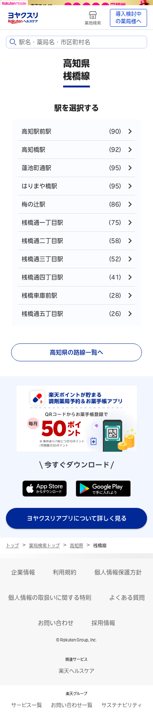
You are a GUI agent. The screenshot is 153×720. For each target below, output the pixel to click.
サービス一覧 (26, 705)
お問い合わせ (56, 623)
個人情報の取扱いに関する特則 (49, 598)
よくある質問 (127, 598)
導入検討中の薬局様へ (128, 17)
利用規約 (64, 572)
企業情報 (23, 572)
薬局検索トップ (44, 545)
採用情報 (103, 623)
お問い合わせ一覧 (71, 705)
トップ (12, 545)
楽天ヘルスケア (76, 670)
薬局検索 (93, 23)
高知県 (76, 545)
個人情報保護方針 (118, 572)
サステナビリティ (121, 705)
